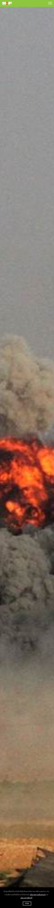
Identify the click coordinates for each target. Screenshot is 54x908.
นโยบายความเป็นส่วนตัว (38, 895)
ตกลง (27, 903)
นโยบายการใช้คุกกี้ (26, 898)
